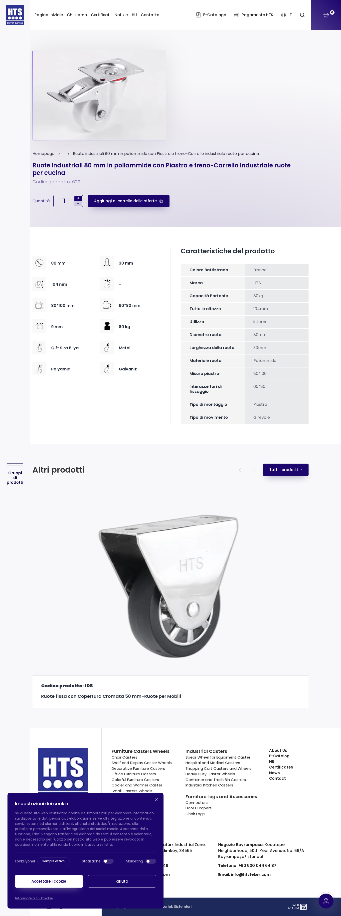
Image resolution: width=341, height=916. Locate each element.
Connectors (196, 802)
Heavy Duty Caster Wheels (210, 773)
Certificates (281, 767)
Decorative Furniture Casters (138, 768)
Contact (277, 778)
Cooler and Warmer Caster (137, 785)
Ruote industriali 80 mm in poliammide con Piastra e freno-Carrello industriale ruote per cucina (166, 153)
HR (271, 761)
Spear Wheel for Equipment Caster (217, 757)
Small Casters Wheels (132, 790)
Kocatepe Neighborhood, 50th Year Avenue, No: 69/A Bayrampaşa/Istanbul (261, 850)
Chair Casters (124, 757)
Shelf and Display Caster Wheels (142, 762)
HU (134, 14)
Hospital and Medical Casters (212, 762)
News (274, 772)
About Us (278, 750)
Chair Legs (195, 813)
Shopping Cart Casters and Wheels (218, 768)
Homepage (43, 153)
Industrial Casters (206, 751)
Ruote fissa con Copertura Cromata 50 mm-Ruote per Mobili (111, 696)
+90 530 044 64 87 (247, 865)
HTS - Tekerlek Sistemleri (169, 906)
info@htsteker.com (244, 874)
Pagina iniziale (48, 14)
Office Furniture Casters (134, 773)
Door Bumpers (198, 808)
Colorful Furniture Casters (135, 779)
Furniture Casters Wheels (141, 751)
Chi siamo (77, 14)
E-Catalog (279, 756)
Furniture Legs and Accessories (221, 796)
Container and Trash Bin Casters (215, 779)
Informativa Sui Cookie (34, 898)
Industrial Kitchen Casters (209, 785)
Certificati (101, 14)
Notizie (121, 14)
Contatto (150, 14)
